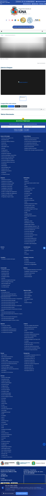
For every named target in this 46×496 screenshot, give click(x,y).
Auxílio (26, 186)
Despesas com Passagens (7, 181)
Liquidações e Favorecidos (7, 188)
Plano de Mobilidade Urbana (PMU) (9, 155)
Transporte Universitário (7, 457)
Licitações (27, 259)
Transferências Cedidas (7, 327)
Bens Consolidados (29, 292)
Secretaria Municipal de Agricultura (9, 293)
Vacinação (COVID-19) (29, 370)
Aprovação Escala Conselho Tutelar (32, 183)
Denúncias (4, 143)
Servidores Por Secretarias (7, 372)
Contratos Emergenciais (30, 356)
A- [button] (24, 1)
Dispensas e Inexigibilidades (31, 264)
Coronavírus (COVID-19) (30, 358)
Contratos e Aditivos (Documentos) (32, 334)
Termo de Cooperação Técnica (31, 234)
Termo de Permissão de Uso (30, 238)
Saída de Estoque (28, 302)
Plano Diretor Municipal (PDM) (8, 157)
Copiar (43, 109)
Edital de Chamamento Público (31, 203)
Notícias (3, 148)
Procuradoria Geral (6, 292)
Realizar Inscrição (17, 129)
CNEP (26, 330)
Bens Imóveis (27, 293)
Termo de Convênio (29, 233)
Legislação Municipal (6, 412)
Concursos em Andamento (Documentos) (10, 361)
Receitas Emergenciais (29, 368)
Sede (3, 248)
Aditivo (26, 179)
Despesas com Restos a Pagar (8, 183)
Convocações (27, 195)
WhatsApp (4, 106)
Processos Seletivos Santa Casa (8, 162)
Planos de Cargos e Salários (7, 367)
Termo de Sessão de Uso (30, 241)
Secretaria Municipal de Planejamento (9, 316)
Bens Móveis (27, 297)
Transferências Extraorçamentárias (9, 329)
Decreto (26, 196)
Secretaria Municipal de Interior (8, 312)
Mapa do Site (35, 3)
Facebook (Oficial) (5, 273)
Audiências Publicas (6, 269)
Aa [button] (26, 1)
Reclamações (4, 165)
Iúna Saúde (4, 410)
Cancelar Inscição (17, 130)
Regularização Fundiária (29, 224)
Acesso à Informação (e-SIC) (7, 137)
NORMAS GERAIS (28, 214)
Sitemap (42, 3)
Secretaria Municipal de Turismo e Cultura (10, 320)
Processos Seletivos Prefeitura (8, 160)
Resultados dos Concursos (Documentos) (10, 368)
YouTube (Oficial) (5, 286)
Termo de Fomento (29, 236)
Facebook (11, 106)
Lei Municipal (27, 210)
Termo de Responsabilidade (30, 240)
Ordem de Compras (29, 344)
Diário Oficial (4, 403)
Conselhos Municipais (6, 393)
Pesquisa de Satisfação (6, 429)
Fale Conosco (4, 144)
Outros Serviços (5, 420)
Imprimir (24, 106)
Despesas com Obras (6, 179)
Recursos (27, 219)
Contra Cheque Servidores (7, 396)
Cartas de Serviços (28, 189)
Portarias (27, 253)
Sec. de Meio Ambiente (6, 450)
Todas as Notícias (5, 58)
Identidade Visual (5, 146)
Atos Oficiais (4, 355)
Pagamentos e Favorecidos (7, 195)
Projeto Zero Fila (5, 443)
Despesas (4, 401)
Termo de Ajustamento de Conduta (32, 227)
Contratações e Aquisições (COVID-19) (32, 355)
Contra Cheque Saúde (6, 394)
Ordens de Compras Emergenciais (32, 363)
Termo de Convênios (6, 325)
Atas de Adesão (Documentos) (31, 327)
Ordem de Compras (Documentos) (32, 346)
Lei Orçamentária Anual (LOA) (31, 143)
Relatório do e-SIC (5, 169)
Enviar (25, 130)
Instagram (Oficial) (5, 276)
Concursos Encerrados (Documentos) (9, 363)
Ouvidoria (4, 422)
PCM (3, 425)
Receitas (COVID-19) (29, 365)
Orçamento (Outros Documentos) (32, 144)
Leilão (26, 212)
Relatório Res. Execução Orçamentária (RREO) (34, 150)
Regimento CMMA (28, 221)
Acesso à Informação (6, 377)
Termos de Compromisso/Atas (31, 349)
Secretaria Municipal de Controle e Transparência (12, 298)
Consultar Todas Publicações (31, 243)
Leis (26, 252)
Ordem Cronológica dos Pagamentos (9, 191)
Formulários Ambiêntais (30, 207)
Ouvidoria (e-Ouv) (5, 151)
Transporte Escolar (6, 174)
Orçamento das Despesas (7, 189)
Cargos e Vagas (5, 360)
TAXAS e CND (4, 455)
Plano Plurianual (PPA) (29, 146)
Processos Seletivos (6, 441)
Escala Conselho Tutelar (30, 205)
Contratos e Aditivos (29, 332)
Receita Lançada (28, 274)
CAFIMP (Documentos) (29, 329)
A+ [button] (22, 1)
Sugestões (4, 172)
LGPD (3, 413)
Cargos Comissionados (6, 358)
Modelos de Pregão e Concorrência (32, 342)
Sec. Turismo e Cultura (6, 451)
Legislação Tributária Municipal (31, 271)
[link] (45, 3)
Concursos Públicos (6, 389)
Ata (25, 184)
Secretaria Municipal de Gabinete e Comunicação (12, 305)
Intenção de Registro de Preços (31, 208)
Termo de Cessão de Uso (30, 229)
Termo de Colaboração (29, 231)
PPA (3, 439)
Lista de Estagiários (6, 365)
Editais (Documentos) (29, 337)
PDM (3, 427)
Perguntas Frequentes (6, 153)
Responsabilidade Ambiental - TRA (32, 226)
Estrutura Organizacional (7, 408)
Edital (26, 202)
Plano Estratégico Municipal (7, 158)
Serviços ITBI (4, 453)
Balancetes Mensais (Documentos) (32, 137)
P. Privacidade (5, 424)
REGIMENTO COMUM (29, 222)
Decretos (27, 248)
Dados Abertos (27, 3)
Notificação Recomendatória (30, 215)
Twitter (18, 106)
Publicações (4, 163)
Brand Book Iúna (5, 139)
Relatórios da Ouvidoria (6, 170)
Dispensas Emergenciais (30, 361)
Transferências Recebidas (7, 332)
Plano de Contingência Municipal (8, 280)
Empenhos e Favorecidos (7, 186)
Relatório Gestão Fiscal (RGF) (31, 148)
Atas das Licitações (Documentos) (31, 325)
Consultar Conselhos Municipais (8, 259)
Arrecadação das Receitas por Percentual (33, 269)
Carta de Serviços (5, 384)
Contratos (27, 260)
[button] (28, 1)
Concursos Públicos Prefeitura (8, 141)
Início (2, 35)
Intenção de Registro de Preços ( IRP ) (32, 339)
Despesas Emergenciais (30, 360)
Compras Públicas (5, 387)
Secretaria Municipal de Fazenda (8, 303)
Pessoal (3, 431)
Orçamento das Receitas (30, 273)
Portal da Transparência (7, 434)
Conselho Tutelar (28, 193)
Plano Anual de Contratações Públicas (32, 347)
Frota (26, 300)
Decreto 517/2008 (28, 198)
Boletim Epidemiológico (6, 382)
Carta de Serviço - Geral (29, 188)
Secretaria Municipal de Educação (8, 300)
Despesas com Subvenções (7, 184)
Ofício (26, 217)
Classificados (27, 191)
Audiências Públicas (6, 381)
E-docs (3, 405)
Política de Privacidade (9, 493)
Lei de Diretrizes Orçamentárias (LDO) (32, 141)
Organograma (5, 150)
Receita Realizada (28, 276)
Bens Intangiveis (28, 295)
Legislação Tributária (29, 250)
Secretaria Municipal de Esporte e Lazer (10, 302)
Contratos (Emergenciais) (30, 262)
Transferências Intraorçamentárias (9, 330)
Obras (3, 419)
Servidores (4, 370)
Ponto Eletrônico (5, 432)
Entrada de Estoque (29, 299)
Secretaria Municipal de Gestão (8, 307)
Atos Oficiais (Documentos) (7, 356)
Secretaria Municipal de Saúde (8, 318)
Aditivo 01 (27, 181)
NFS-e (3, 417)
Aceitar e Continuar (22, 493)
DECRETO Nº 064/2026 (29, 200)
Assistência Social (5, 379)
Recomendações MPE (6, 167)
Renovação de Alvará (6, 448)
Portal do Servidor (5, 436)
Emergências (4, 406)
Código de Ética (5, 386)
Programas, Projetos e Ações (8, 196)
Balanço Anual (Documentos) (31, 139)
